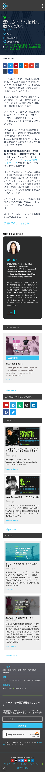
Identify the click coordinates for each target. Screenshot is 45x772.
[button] (5, 65)
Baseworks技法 (36, 45)
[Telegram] (13, 405)
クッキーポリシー (35, 764)
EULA (26, 768)
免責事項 (19, 768)
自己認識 (32, 47)
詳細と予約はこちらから (16, 223)
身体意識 (17, 49)
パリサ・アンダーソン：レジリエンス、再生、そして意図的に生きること (22, 451)
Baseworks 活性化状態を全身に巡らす (17, 45)
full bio (10, 312)
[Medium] (20, 405)
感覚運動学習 (23, 47)
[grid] (22, 34)
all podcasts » (12, 529)
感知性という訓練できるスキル (20, 617)
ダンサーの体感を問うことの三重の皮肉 (22, 565)
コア (6, 47)
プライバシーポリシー (11, 764)
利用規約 (24, 764)
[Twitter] (13, 412)
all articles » (11, 655)
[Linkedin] (33, 405)
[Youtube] (6, 405)
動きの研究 (13, 47)
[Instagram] (27, 405)
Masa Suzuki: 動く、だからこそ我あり (22, 498)
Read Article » (11, 590)
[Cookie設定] (4, 768)
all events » (11, 390)
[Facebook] (6, 412)
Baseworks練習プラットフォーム (22, 161)
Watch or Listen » (12, 469)
